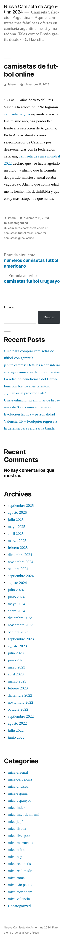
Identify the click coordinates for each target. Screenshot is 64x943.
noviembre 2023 (20, 625)
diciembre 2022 (20, 695)
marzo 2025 (17, 540)
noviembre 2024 (20, 561)
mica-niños (16, 849)
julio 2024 (16, 589)
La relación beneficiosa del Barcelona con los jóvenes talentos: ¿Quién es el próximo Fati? (30, 386)
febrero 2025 (18, 547)
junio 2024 (16, 596)
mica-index (16, 807)
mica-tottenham (20, 891)
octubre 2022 (18, 709)
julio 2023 (16, 653)
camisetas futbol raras (18, 233)
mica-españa (18, 793)
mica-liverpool (19, 835)
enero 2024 (16, 610)
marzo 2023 (17, 681)
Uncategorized (18, 223)
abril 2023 (16, 674)
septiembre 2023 (21, 639)
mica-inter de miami (23, 814)
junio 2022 (16, 737)
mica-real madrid (21, 870)
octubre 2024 (18, 568)
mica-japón (16, 821)
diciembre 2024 (20, 554)
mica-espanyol (19, 800)
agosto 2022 (17, 723)
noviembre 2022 (20, 702)
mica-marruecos (20, 842)
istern (12, 84)
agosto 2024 (17, 582)
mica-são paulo (20, 884)
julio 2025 (16, 519)
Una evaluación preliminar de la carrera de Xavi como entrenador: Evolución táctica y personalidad (32, 407)
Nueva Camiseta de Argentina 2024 (27, 927)
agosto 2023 (17, 646)
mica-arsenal (18, 772)
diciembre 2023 (20, 617)
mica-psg (15, 856)
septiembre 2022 (21, 716)
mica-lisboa (17, 828)
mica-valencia (19, 898)
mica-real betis (19, 863)
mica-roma (16, 877)
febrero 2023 (18, 688)
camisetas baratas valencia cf (27, 228)
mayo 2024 (16, 603)
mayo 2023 (16, 667)
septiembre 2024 (21, 575)
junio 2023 (16, 660)
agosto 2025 (17, 512)
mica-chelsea (18, 786)
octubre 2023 (18, 632)
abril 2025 (16, 533)
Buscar (9, 307)
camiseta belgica (17, 114)
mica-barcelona (20, 779)
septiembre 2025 (21, 505)
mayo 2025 (16, 526)
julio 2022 (16, 730)
